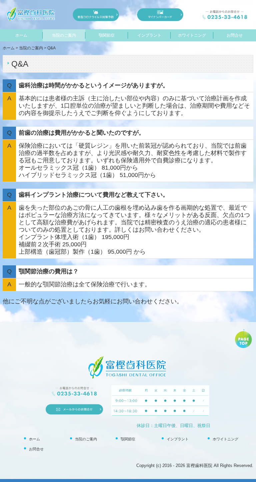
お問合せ (235, 35)
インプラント (149, 35)
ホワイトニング (192, 35)
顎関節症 (107, 35)
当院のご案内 (64, 35)
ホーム (21, 35)
